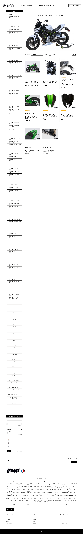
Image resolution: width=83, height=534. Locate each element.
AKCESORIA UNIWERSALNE (14, 400)
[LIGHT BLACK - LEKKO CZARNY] (14, 443)
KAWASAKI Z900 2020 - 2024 (14, 188)
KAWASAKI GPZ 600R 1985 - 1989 (14, 49)
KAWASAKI (11, 14)
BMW (14, 310)
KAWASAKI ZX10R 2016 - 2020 (14, 268)
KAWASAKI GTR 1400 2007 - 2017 (14, 39)
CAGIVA (14, 312)
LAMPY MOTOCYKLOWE (14, 387)
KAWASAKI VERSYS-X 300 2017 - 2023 (14, 104)
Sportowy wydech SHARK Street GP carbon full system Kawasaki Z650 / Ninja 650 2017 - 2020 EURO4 (32, 83)
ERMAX (9, 431)
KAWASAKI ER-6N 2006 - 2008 (14, 27)
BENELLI (14, 305)
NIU (14, 347)
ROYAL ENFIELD (14, 356)
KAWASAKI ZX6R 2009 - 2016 (14, 237)
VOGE (14, 373)
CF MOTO (14, 317)
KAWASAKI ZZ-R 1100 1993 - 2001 (15, 292)
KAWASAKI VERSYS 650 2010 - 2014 (14, 110)
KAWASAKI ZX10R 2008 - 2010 (14, 262)
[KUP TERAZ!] (35, 79)
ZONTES (14, 377)
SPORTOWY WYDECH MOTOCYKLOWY (14, 412)
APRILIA (14, 303)
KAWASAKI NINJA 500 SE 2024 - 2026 (14, 88)
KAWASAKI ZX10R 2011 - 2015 (14, 265)
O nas (34, 523)
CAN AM (14, 314)
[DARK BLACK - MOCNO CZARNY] (14, 442)
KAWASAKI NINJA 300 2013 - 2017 (14, 81)
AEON (14, 300)
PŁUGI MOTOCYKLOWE (14, 384)
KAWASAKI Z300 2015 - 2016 (14, 147)
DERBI (14, 321)
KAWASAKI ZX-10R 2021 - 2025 (14, 271)
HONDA (14, 328)
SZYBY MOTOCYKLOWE (14, 380)
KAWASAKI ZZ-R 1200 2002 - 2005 (15, 295)
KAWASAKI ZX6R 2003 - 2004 (14, 227)
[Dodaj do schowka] (30, 79)
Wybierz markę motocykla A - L (28, 5)
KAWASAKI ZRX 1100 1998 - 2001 (14, 135)
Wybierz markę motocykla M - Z (46, 5)
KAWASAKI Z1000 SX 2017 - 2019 (15, 213)
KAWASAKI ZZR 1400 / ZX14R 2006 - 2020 (13, 298)
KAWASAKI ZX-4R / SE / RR (14, 219)
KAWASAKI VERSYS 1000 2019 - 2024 (14, 126)
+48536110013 (64, 523)
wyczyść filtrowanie (19, 451)
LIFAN (14, 338)
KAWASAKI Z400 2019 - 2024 (14, 150)
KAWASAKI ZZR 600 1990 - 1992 (14, 282)
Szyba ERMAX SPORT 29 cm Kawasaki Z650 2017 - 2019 (50, 83)
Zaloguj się (8, 517)
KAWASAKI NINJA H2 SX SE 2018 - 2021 (14, 100)
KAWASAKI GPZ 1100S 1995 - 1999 (14, 52)
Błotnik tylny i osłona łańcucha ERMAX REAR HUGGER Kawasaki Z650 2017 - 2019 (31, 116)
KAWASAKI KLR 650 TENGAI (15, 75)
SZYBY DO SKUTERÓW (14, 382)
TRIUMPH (14, 366)
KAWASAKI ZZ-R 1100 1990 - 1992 (15, 288)
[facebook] (8, 460)
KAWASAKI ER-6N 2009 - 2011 (14, 30)
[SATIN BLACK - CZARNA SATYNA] (14, 445)
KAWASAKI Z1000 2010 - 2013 (14, 204)
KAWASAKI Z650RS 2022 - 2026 (14, 163)
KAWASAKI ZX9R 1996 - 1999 (15, 249)
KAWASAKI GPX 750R (13, 60)
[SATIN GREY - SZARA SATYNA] (14, 446)
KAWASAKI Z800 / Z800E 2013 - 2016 (14, 181)
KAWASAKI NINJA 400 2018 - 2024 (15, 84)
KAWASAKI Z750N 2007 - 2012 (14, 175)
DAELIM (14, 319)
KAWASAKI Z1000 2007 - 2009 (14, 201)
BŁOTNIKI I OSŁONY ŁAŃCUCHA (14, 398)
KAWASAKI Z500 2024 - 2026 (14, 154)
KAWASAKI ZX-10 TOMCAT (14, 277)
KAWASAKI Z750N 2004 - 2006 (14, 169)
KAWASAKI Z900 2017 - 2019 (14, 185)
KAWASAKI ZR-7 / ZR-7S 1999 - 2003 (14, 142)
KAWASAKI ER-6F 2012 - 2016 (14, 23)
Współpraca (35, 517)
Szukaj (9, 451)
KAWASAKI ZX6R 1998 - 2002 (14, 224)
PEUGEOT (14, 349)
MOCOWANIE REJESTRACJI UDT (14, 395)
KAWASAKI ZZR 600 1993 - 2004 (14, 285)
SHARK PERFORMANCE (13, 432)
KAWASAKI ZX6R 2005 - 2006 (14, 231)
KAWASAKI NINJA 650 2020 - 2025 (15, 94)
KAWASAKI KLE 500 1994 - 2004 (14, 69)
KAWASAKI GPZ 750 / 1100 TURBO (14, 43)
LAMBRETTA (14, 335)
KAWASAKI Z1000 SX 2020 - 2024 (14, 217)
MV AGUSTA (14, 345)
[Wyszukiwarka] (61, 5)
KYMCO (14, 333)
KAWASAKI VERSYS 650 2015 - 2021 (14, 113)
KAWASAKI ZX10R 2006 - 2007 (14, 258)
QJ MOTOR (14, 354)
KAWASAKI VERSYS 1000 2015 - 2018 (14, 123)
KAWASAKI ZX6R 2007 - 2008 (14, 234)
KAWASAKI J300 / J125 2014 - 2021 (15, 63)
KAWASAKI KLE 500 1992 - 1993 (14, 66)
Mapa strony (35, 519)
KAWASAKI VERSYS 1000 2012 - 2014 (14, 120)
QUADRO (14, 359)
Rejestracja (8, 519)
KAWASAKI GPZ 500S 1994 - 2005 (15, 46)
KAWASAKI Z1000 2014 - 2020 (14, 207)
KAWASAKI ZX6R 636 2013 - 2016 (15, 243)
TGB (14, 368)
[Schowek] (65, 5)
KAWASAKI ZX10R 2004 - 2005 (14, 255)
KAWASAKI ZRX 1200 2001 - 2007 (15, 139)
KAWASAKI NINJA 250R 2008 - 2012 (14, 78)
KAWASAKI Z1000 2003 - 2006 (14, 197)
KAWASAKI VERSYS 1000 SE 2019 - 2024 (15, 129)
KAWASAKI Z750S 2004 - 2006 (14, 172)
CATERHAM (14, 403)
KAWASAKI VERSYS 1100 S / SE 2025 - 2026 (14, 132)
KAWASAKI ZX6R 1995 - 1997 (15, 221)
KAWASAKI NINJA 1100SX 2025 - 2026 (14, 97)
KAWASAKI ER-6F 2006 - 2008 (14, 17)
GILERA (14, 326)
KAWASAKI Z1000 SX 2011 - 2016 (14, 210)
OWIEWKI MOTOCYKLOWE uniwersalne (14, 408)
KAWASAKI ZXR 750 (13, 279)
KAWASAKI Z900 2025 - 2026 (14, 191)
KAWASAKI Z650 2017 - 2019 (14, 157)
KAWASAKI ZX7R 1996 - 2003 (14, 247)
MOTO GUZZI (14, 342)
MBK (14, 340)
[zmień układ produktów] (73, 55)
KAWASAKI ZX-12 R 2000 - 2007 (14, 274)
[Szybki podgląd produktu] (32, 66)
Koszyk (7, 521)
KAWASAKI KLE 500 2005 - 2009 (14, 73)
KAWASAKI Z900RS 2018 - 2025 (14, 194)
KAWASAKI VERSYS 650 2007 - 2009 (14, 107)
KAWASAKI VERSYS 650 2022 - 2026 (14, 116)
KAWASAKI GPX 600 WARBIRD (13, 58)
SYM (14, 363)
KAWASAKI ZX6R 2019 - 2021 (14, 240)
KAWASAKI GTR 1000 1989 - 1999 (15, 36)
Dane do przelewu (9, 523)
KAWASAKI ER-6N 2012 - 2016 (14, 33)
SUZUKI (14, 361)
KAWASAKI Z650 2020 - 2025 (14, 160)
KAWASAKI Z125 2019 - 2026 (15, 144)
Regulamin (35, 521)
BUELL (14, 307)
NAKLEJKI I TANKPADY (14, 389)
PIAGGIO (14, 352)
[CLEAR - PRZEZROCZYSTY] (14, 440)
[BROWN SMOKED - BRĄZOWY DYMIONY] (14, 439)
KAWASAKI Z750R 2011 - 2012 (14, 178)
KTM (14, 331)
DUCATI (14, 324)
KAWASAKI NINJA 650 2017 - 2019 (14, 91)
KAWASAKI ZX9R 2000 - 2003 (14, 252)
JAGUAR (14, 405)
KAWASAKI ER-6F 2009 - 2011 (14, 20)
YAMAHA (14, 375)
